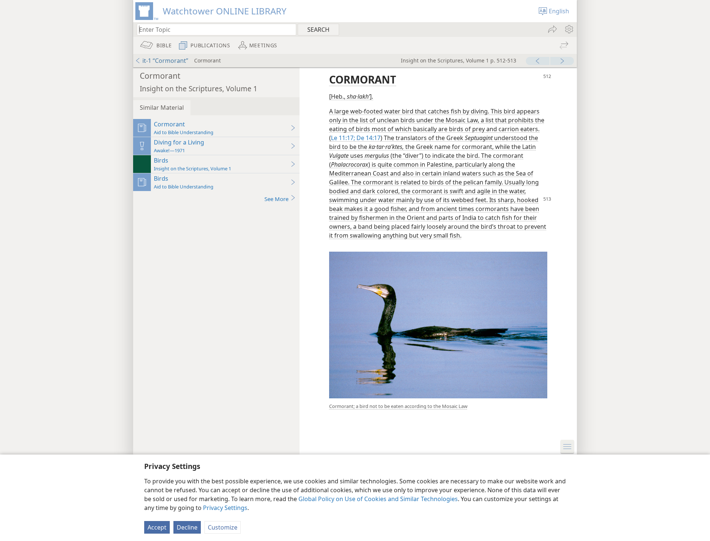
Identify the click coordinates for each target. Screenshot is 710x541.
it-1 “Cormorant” (165, 61)
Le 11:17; (343, 138)
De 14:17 (368, 138)
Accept (157, 527)
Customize (222, 527)
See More (276, 199)
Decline (187, 527)
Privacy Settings (225, 508)
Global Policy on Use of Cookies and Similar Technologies (378, 499)
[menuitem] (568, 29)
